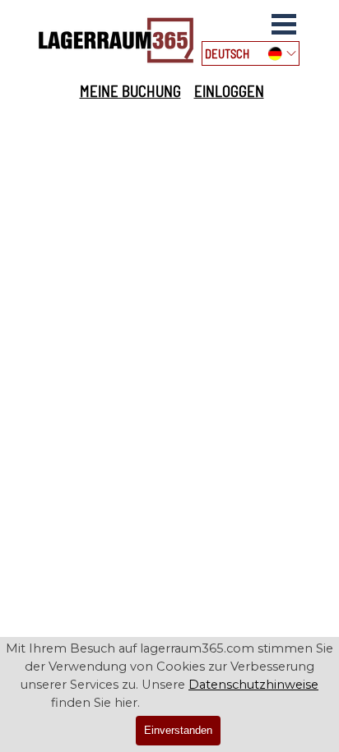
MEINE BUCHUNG (130, 90)
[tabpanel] (172, 91)
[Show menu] (284, 24)
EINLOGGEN (229, 90)
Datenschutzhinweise (253, 684)
